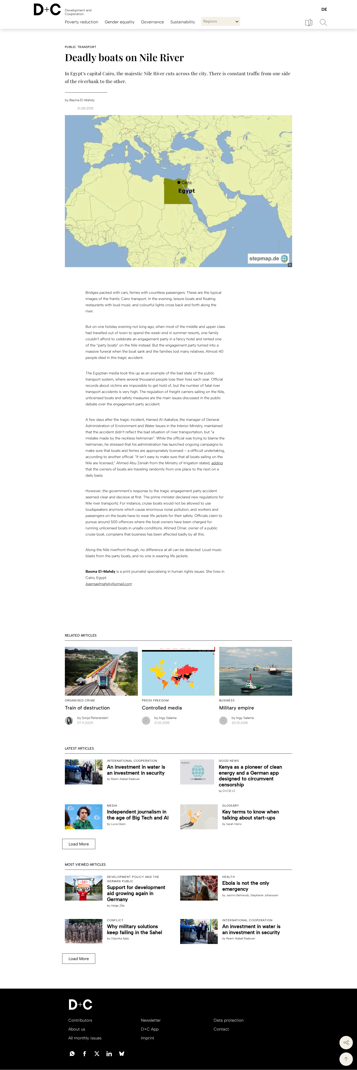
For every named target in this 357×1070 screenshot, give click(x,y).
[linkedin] (109, 1053)
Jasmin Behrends (237, 895)
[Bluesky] (122, 1053)
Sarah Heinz (234, 824)
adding (217, 463)
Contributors (80, 1020)
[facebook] (84, 1053)
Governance (152, 21)
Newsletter (151, 1020)
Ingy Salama (165, 718)
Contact (221, 1029)
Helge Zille (118, 905)
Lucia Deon (118, 824)
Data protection (229, 1020)
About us (76, 1029)
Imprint (147, 1037)
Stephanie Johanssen (264, 895)
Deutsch (324, 9)
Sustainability (182, 21)
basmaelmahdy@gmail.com (109, 584)
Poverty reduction (81, 21)
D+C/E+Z (229, 791)
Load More (79, 843)
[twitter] (97, 1053)
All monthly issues (84, 1037)
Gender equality (119, 21)
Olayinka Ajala (120, 938)
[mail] (72, 1053)
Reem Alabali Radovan (125, 779)
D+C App (150, 1029)
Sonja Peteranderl (92, 718)
